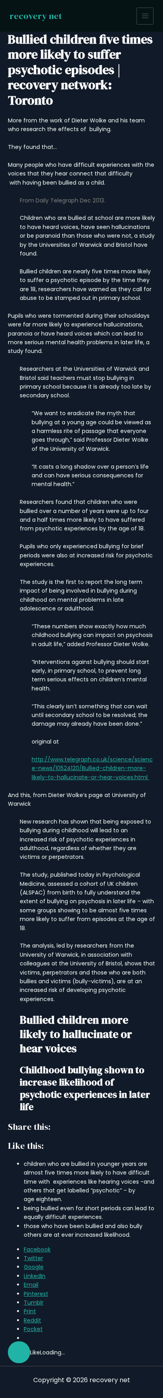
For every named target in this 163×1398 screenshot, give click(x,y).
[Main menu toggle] (145, 16)
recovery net (35, 16)
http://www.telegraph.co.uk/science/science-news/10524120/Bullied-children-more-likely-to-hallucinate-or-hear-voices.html (92, 768)
